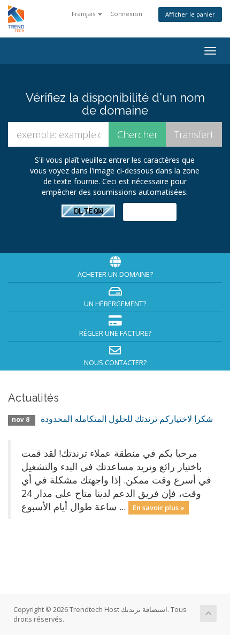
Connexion (126, 14)
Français (84, 14)
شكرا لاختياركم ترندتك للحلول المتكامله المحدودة (127, 419)
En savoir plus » (159, 507)
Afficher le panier (190, 14)
